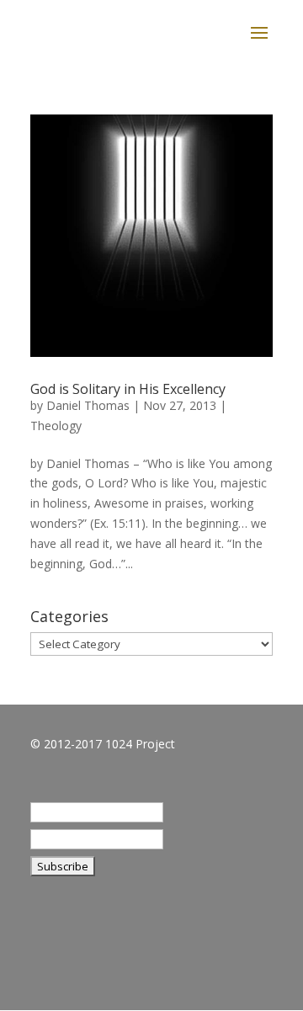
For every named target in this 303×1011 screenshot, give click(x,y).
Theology (56, 426)
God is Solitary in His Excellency (128, 389)
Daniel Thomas (88, 405)
